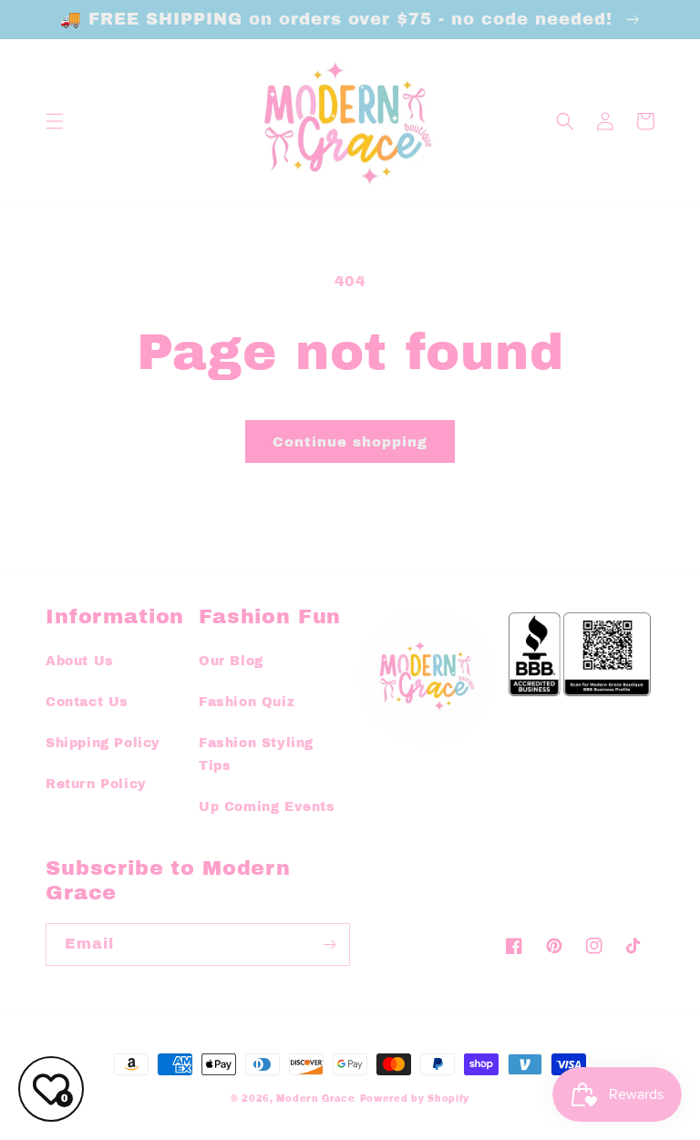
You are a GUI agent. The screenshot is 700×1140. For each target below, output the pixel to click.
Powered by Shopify (415, 1099)
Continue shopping (350, 442)
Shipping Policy (103, 743)
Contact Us (87, 702)
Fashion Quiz (246, 702)
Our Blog (231, 661)
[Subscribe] (329, 944)
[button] (55, 121)
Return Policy (96, 784)
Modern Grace (315, 1099)
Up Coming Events (267, 807)
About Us (80, 661)
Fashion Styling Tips (256, 754)
